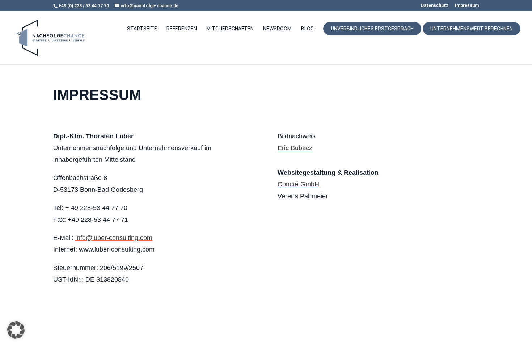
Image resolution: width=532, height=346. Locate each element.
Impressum (467, 5)
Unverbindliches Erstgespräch (372, 28)
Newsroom (277, 28)
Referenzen (181, 28)
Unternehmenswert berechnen (471, 28)
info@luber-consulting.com (113, 237)
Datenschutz (434, 5)
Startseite (142, 28)
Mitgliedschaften (230, 28)
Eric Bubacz (295, 148)
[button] (16, 330)
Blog (307, 28)
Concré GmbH (298, 184)
